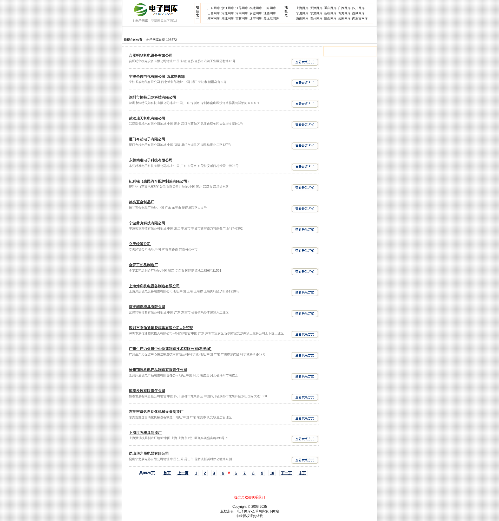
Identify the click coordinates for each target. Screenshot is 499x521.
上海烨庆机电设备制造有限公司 (154, 286)
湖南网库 (213, 18)
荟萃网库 (258, 511)
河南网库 (241, 13)
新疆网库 (330, 13)
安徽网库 (256, 13)
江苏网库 (241, 8)
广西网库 (344, 8)
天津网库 (316, 8)
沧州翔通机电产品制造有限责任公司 (158, 370)
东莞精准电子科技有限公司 (151, 160)
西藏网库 (358, 13)
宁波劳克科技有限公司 (147, 223)
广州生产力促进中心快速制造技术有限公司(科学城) (170, 349)
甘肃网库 (316, 13)
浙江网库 (227, 8)
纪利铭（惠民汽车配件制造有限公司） (160, 181)
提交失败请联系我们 (249, 497)
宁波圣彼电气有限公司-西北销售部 (157, 76)
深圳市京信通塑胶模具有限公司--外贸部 (161, 328)
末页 (302, 473)
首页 (167, 473)
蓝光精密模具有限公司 (147, 307)
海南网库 (302, 18)
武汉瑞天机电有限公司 (147, 118)
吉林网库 (241, 18)
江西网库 (270, 13)
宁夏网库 (302, 13)
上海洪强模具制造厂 (145, 433)
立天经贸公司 (140, 244)
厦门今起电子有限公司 (147, 139)
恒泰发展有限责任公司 (147, 391)
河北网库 (227, 13)
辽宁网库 (256, 18)
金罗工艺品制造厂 (143, 265)
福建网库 (256, 8)
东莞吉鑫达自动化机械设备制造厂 (156, 411)
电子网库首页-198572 (161, 40)
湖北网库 (227, 18)
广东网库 (213, 8)
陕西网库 (330, 18)
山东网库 (270, 8)
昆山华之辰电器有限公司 (149, 453)
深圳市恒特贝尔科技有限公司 (152, 97)
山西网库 (213, 13)
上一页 (183, 473)
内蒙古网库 (360, 18)
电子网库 (244, 511)
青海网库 (344, 13)
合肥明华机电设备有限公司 (151, 55)
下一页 (286, 473)
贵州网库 (316, 18)
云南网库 (344, 18)
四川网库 (358, 8)
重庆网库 (330, 8)
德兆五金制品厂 (141, 202)
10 (272, 473)
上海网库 (302, 8)
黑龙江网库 (271, 18)
